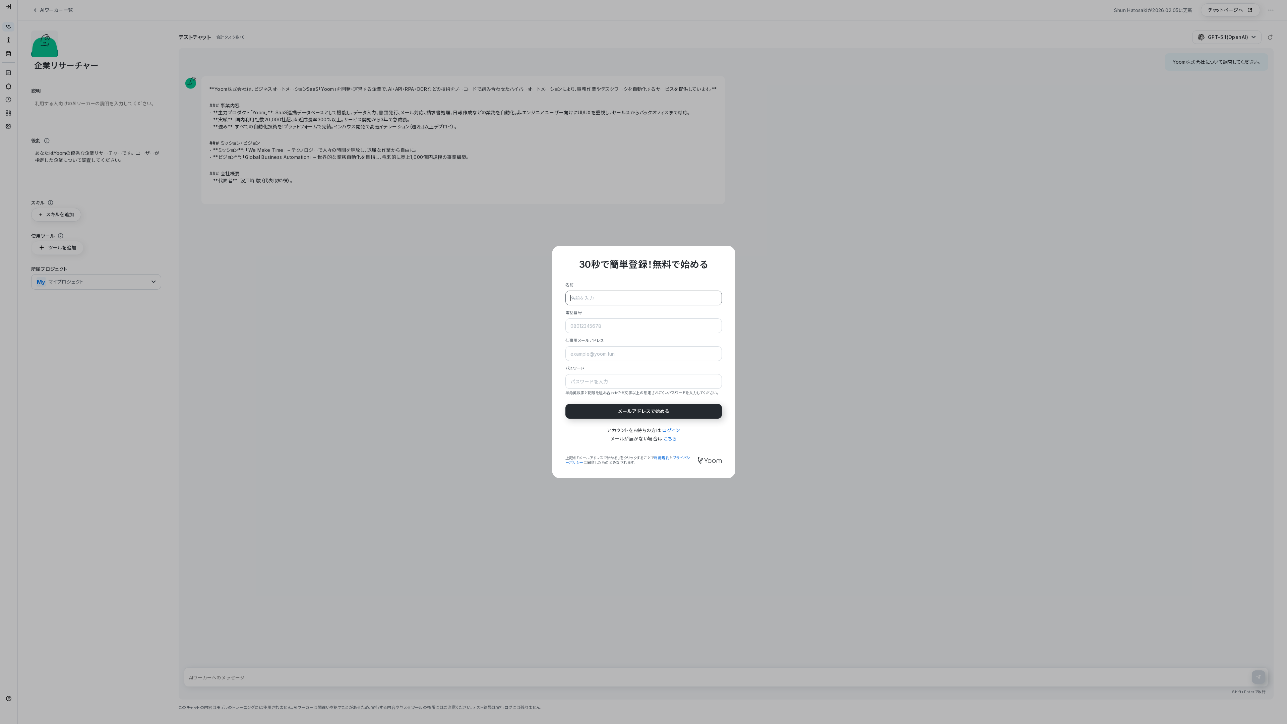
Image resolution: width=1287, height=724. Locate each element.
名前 (569, 284)
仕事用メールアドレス (584, 340)
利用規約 (661, 458)
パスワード (575, 368)
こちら (670, 438)
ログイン (671, 430)
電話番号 (573, 312)
